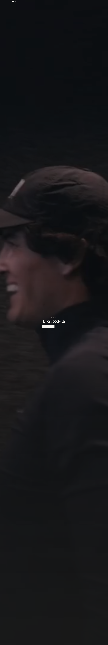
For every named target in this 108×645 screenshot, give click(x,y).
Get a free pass (48, 326)
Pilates (34, 1)
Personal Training (59, 1)
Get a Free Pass (90, 1)
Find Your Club (60, 326)
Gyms (30, 1)
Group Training (69, 1)
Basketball (40, 1)
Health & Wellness (49, 1)
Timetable (77, 1)
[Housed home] (13, 2)
